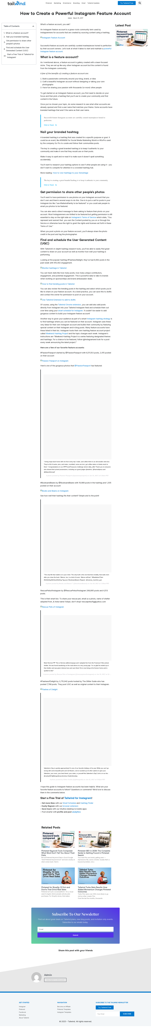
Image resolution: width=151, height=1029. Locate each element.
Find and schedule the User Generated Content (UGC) (17, 49)
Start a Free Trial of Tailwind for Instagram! (20, 55)
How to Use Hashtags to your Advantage (70, 173)
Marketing (57, 3)
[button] (140, 3)
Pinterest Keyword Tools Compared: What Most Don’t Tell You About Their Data (58, 853)
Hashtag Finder (86, 803)
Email (83, 3)
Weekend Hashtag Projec (57, 333)
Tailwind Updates (94, 3)
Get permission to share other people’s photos (18, 42)
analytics (76, 812)
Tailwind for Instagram (77, 798)
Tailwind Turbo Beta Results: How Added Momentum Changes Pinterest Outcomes (94, 889)
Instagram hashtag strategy (98, 319)
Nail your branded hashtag (17, 37)
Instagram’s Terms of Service (84, 217)
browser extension (70, 806)
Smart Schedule (69, 803)
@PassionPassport (82, 366)
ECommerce (67, 3)
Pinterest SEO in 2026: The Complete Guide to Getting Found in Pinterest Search (94, 853)
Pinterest (49, 3)
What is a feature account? (17, 33)
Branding (76, 3)
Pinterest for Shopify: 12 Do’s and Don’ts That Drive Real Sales (55, 888)
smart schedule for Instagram (70, 310)
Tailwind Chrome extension (69, 305)
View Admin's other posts (55, 980)
